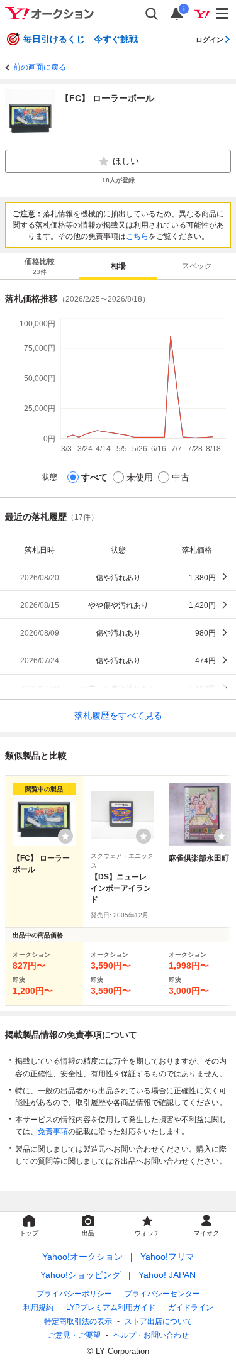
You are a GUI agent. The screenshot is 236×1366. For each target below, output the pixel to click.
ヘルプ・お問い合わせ (151, 1335)
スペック (197, 266)
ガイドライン (190, 1307)
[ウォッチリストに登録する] (65, 836)
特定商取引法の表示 (78, 1321)
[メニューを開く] (223, 14)
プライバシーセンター (162, 1293)
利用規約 (38, 1307)
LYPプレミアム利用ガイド (110, 1307)
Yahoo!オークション (82, 1257)
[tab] (39, 266)
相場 (118, 266)
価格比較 (40, 266)
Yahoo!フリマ (167, 1257)
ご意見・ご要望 (74, 1335)
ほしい (126, 161)
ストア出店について (159, 1321)
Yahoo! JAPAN (167, 1275)
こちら (137, 236)
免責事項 (53, 1131)
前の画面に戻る (39, 67)
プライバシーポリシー (74, 1293)
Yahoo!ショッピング (80, 1275)
